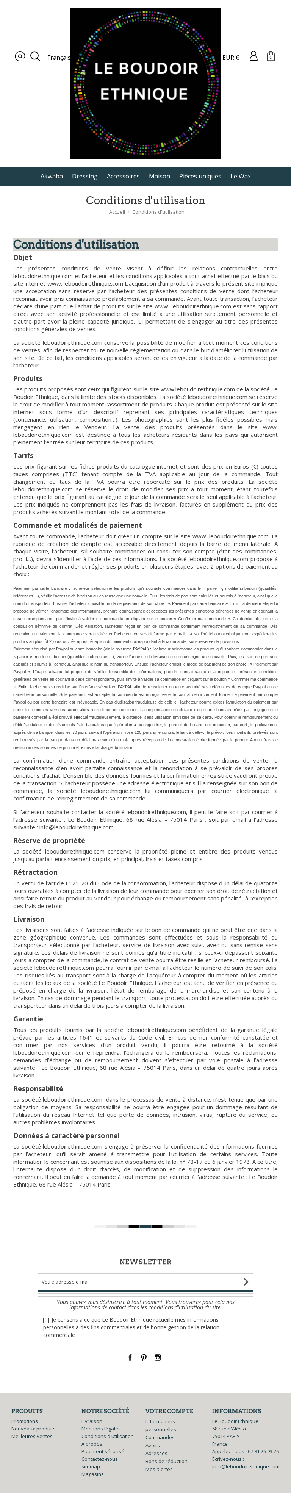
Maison (159, 176)
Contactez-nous (99, 1458)
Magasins (92, 1474)
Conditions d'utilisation (107, 1436)
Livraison (91, 1421)
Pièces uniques (200, 176)
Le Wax (240, 176)
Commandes (160, 1437)
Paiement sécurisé (102, 1451)
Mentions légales (101, 1428)
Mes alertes (159, 1469)
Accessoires (123, 176)
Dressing (85, 176)
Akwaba (52, 176)
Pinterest (144, 1357)
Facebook (130, 1357)
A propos (91, 1443)
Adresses (156, 1453)
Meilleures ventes (32, 1436)
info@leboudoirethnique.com (246, 1466)
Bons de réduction (167, 1461)
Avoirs (153, 1445)
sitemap (90, 1466)
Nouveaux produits (33, 1428)
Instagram (158, 1357)
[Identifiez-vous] (253, 55)
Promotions (24, 1421)
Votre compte (169, 1411)
